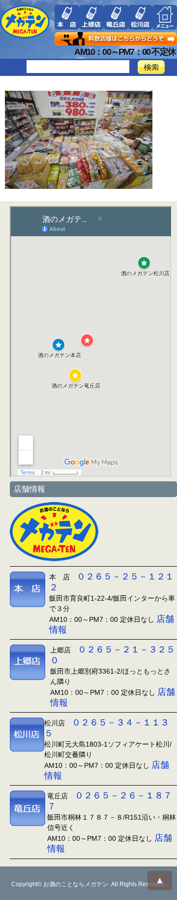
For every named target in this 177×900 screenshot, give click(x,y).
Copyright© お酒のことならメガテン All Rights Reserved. (88, 884)
